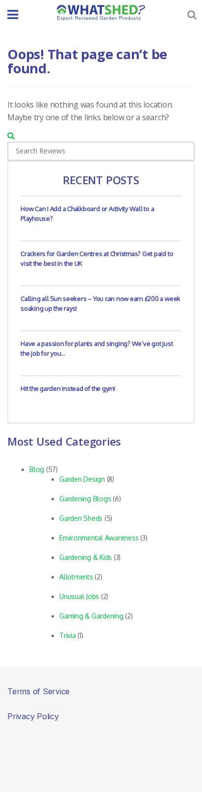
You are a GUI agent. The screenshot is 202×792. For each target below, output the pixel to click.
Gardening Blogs (85, 498)
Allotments (76, 577)
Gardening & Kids (85, 557)
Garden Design (82, 479)
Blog (36, 469)
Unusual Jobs (79, 596)
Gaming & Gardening (91, 616)
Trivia (67, 635)
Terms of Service (38, 691)
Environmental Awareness (98, 538)
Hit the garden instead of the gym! (68, 388)
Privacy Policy (33, 716)
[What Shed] (101, 13)
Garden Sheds (80, 518)
